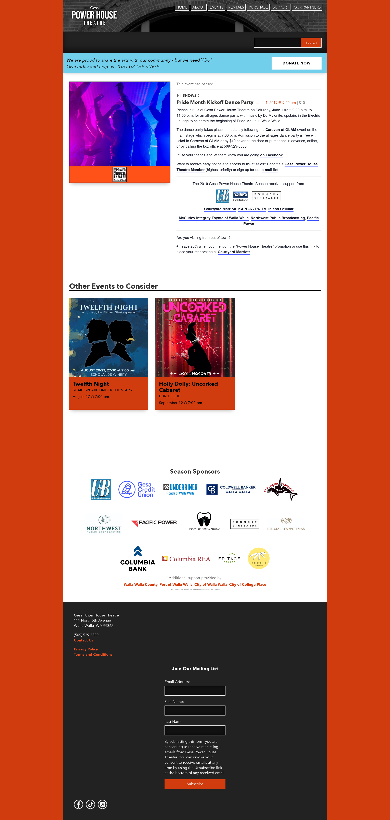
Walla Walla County (141, 584)
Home (181, 7)
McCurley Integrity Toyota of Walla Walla (214, 217)
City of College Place (247, 584)
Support (281, 7)
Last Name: (174, 721)
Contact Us (83, 640)
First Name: (174, 701)
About (198, 7)
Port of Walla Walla (176, 584)
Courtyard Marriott (220, 208)
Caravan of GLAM (280, 129)
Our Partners (307, 7)
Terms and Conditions (93, 654)
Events (216, 7)
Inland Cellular (281, 208)
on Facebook (271, 155)
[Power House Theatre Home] (94, 9)
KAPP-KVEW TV (252, 208)
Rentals (236, 7)
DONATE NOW (297, 63)
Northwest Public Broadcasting (278, 217)
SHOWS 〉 (192, 95)
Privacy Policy (86, 649)
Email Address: (177, 682)
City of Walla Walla (210, 584)
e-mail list (270, 169)
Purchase (258, 7)
